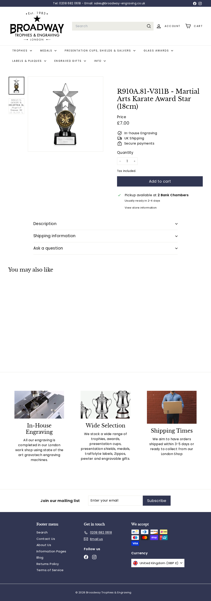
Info (98, 61)
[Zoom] (65, 114)
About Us (43, 545)
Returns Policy (47, 564)
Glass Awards (157, 50)
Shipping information (54, 236)
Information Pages (51, 551)
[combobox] (113, 26)
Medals (47, 50)
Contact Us (45, 539)
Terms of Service (49, 570)
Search (42, 532)
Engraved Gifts (68, 61)
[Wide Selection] (105, 405)
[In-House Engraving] (39, 405)
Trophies (20, 50)
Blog (39, 557)
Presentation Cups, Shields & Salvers (98, 50)
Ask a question (48, 248)
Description (44, 223)
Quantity (125, 152)
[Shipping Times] (172, 407)
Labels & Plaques (27, 61)
